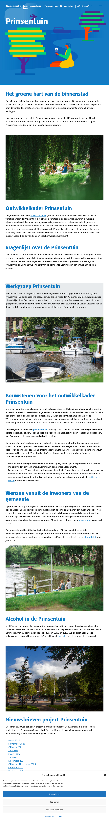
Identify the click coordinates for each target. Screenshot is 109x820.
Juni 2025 (13, 750)
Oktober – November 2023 (22, 764)
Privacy (59, 816)
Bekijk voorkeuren (54, 809)
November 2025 (16, 743)
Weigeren (54, 802)
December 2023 (16, 760)
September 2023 (16, 770)
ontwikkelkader (38, 215)
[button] (104, 775)
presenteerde (40, 429)
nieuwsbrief (85, 520)
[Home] (49, 6)
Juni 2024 (13, 757)
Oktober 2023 (15, 767)
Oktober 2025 (15, 747)
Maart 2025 (14, 753)
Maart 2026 (14, 740)
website (63, 636)
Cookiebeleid (50, 816)
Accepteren (54, 794)
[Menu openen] (100, 6)
